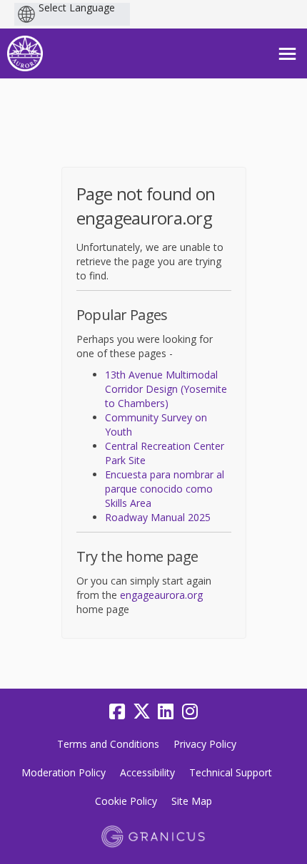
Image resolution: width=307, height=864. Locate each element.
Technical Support (230, 772)
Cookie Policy (126, 801)
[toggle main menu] (287, 53)
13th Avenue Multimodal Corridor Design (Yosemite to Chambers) (166, 389)
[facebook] (117, 711)
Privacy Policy (204, 744)
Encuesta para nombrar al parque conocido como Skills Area (164, 489)
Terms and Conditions (108, 744)
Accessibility (147, 772)
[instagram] (189, 711)
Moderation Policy (63, 772)
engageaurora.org (161, 595)
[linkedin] (165, 711)
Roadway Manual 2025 (158, 517)
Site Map (191, 801)
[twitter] (141, 711)
